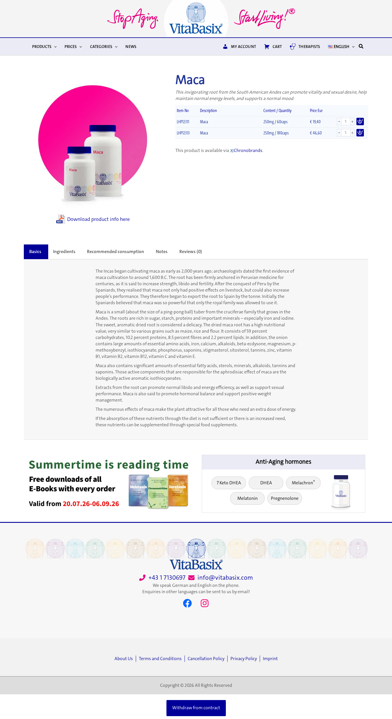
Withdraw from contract (196, 708)
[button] (54, 46)
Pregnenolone (284, 498)
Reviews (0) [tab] (190, 252)
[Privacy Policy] (245, 659)
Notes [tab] (162, 252)
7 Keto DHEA (229, 483)
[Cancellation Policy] (207, 659)
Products (41, 46)
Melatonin (247, 498)
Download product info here (98, 219)
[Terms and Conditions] (162, 659)
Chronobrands (248, 150)
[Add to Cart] (360, 121)
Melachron (303, 482)
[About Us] (125, 659)
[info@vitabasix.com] (220, 577)
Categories (101, 46)
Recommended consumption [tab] (115, 252)
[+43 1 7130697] (162, 577)
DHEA (266, 483)
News (130, 46)
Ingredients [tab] (64, 252)
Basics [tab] (35, 252)
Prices (71, 46)
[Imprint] (270, 659)
